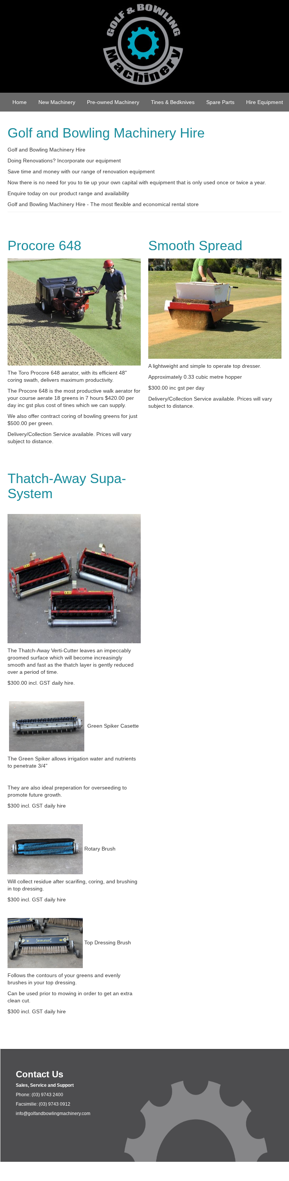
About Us (148, 123)
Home (19, 102)
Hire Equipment (264, 102)
